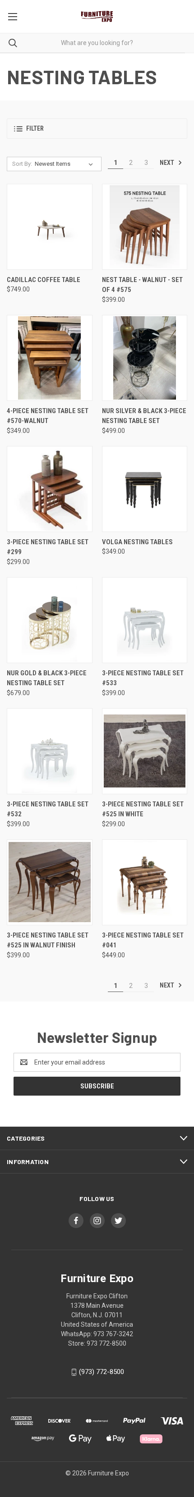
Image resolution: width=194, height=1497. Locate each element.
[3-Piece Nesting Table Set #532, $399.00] (50, 751)
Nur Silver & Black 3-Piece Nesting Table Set (144, 416)
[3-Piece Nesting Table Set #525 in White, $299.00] (145, 751)
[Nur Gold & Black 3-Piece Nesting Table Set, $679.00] (50, 620)
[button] (97, 128)
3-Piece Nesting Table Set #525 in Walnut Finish (47, 940)
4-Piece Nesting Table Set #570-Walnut (47, 416)
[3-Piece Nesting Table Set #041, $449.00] (145, 882)
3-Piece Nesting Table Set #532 (47, 809)
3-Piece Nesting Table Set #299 (47, 547)
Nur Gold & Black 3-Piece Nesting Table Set (47, 678)
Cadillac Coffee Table (43, 280)
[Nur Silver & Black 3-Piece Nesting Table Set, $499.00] (145, 358)
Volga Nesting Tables (137, 542)
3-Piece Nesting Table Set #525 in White (143, 809)
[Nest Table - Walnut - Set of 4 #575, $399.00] (145, 227)
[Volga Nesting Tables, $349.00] (145, 489)
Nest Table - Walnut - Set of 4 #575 (142, 285)
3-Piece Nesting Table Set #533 (143, 678)
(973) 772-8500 (101, 1372)
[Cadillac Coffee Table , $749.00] (50, 227)
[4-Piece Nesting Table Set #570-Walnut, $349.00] (50, 358)
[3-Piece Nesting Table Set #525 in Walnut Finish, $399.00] (50, 882)
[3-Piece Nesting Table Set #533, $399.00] (145, 620)
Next (168, 162)
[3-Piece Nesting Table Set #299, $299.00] (50, 489)
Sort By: (22, 163)
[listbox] (65, 164)
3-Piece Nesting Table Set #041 (143, 940)
